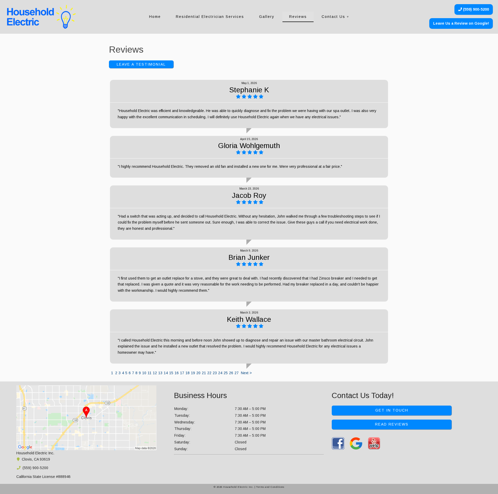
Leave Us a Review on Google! (461, 23)
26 (231, 373)
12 (155, 373)
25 (226, 373)
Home (155, 17)
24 (220, 373)
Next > (246, 373)
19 (193, 373)
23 (215, 373)
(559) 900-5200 (475, 9)
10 (144, 373)
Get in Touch (391, 410)
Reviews (298, 17)
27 (236, 373)
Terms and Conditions (270, 486)
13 (160, 373)
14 (166, 373)
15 (171, 373)
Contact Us (333, 17)
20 (198, 373)
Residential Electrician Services (210, 17)
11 (149, 373)
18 (187, 373)
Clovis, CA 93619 (35, 459)
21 (204, 373)
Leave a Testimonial (141, 64)
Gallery (266, 17)
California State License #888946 (43, 477)
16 (177, 373)
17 (182, 373)
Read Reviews (392, 424)
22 (209, 373)
